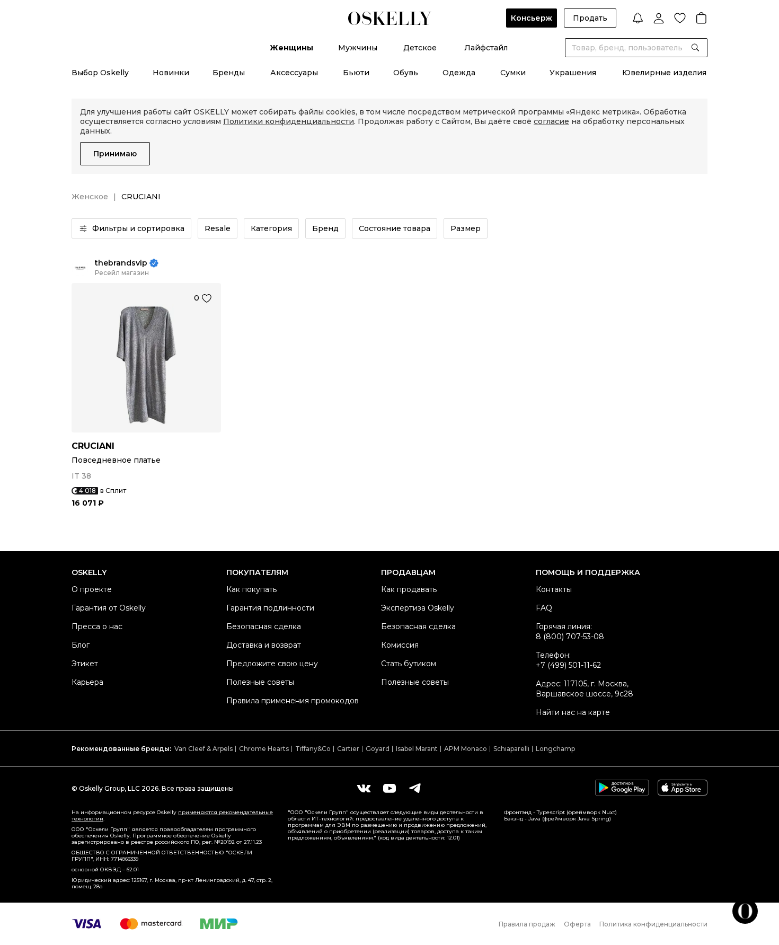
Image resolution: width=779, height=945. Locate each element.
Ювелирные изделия (664, 72)
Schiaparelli (511, 749)
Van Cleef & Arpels (203, 749)
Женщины (291, 47)
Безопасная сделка (263, 626)
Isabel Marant (417, 749)
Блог (81, 645)
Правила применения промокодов (292, 700)
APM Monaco (465, 749)
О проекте (92, 589)
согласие (551, 121)
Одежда (458, 72)
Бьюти (356, 72)
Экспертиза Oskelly (417, 608)
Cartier (348, 749)
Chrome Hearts (264, 749)
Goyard (378, 749)
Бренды (229, 72)
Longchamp (555, 749)
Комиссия (400, 645)
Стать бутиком (408, 663)
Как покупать (251, 589)
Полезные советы (260, 682)
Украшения (573, 72)
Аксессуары (294, 72)
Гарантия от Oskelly (109, 608)
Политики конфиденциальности (288, 121)
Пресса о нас (97, 626)
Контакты (554, 589)
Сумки (513, 72)
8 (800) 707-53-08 (570, 636)
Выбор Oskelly (100, 72)
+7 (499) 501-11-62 (568, 665)
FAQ (544, 608)
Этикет (85, 663)
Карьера (87, 682)
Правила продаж (527, 924)
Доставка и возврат (263, 645)
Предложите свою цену (272, 663)
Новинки (171, 72)
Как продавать (409, 589)
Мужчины (357, 47)
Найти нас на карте (573, 712)
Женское (90, 196)
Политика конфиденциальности (653, 924)
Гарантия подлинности (270, 608)
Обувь (405, 72)
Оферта (577, 924)
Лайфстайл (486, 47)
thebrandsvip (121, 263)
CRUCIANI (93, 446)
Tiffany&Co (313, 749)
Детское (420, 47)
